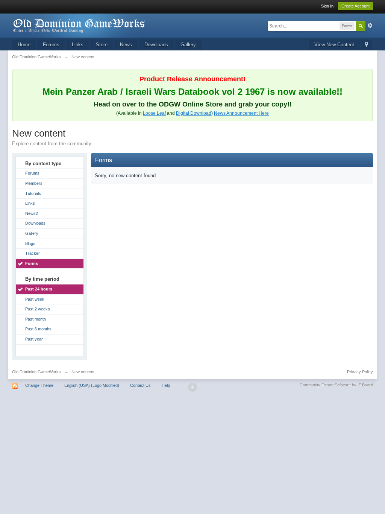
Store (102, 44)
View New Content (334, 44)
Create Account (355, 6)
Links (77, 44)
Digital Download (193, 113)
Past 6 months (38, 329)
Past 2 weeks (37, 309)
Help (166, 385)
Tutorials (33, 193)
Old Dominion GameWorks (36, 372)
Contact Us (140, 385)
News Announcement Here (241, 113)
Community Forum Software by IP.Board (336, 385)
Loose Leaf (154, 113)
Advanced (370, 26)
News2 (31, 213)
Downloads (156, 44)
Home (24, 44)
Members (33, 183)
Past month (35, 319)
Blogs (30, 243)
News (126, 44)
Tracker (32, 253)
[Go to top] (192, 387)
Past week (34, 299)
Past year (34, 339)
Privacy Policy (360, 372)
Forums (51, 44)
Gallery (188, 44)
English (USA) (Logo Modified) (91, 385)
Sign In (327, 6)
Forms (31, 263)
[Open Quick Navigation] (366, 45)
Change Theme (39, 385)
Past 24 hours (38, 289)
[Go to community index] (79, 25)
